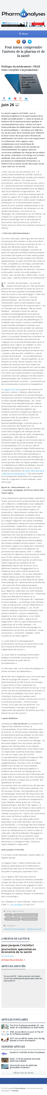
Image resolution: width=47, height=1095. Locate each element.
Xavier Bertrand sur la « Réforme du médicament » (22, 472)
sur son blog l (16, 904)
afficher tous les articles (24, 1073)
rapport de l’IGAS (11, 389)
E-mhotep (15, 1091)
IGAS (9, 915)
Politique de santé (34, 929)
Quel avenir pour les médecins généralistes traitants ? (23, 1066)
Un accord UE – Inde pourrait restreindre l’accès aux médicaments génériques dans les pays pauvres (23, 978)
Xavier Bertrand (30, 919)
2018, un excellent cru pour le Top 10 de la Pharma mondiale (26, 1033)
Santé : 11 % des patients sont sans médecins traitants (25, 1060)
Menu (25, 33)
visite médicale (13, 919)
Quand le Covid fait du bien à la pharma (27, 1052)
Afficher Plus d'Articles (12, 960)
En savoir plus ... (8, 956)
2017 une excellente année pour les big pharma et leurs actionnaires (27, 1039)
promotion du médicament (26, 915)
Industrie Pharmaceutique (14, 929)
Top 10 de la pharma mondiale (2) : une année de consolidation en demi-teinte (27, 1026)
